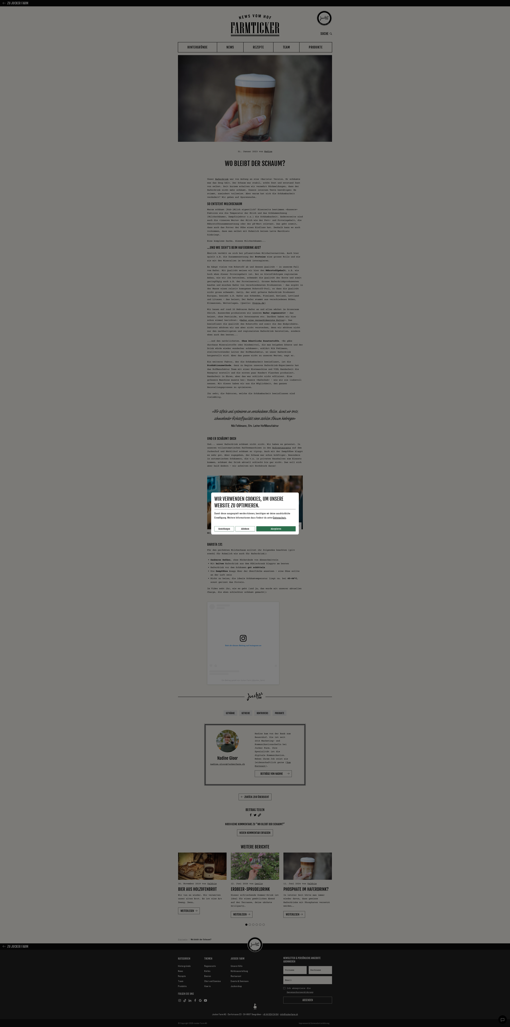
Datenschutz (279, 517)
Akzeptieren (276, 529)
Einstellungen (224, 529)
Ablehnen (245, 529)
